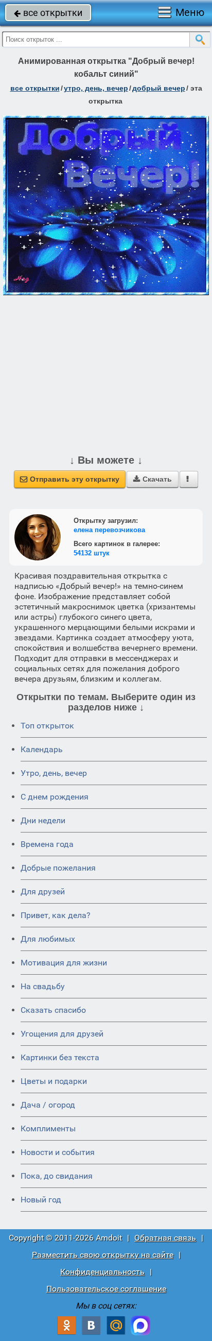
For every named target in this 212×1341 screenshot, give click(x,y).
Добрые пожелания (58, 868)
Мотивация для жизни (64, 962)
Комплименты (48, 1128)
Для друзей (43, 891)
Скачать (152, 479)
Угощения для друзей (62, 1034)
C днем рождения (55, 797)
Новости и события (58, 1152)
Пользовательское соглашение (106, 1289)
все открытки (48, 12)
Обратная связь (165, 1238)
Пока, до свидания (57, 1176)
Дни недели (43, 820)
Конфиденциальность (102, 1272)
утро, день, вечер (96, 88)
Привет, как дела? (56, 915)
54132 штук (92, 553)
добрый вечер (158, 88)
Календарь (42, 749)
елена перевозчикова (109, 530)
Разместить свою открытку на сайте (102, 1255)
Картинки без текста (60, 1057)
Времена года (47, 844)
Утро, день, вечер (54, 773)
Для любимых (48, 939)
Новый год (41, 1199)
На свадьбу (43, 986)
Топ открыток (47, 726)
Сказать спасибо (53, 1010)
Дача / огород (48, 1105)
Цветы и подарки (54, 1081)
